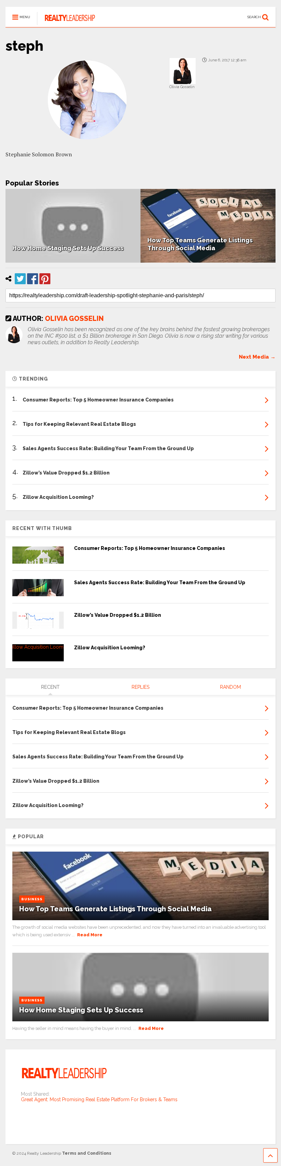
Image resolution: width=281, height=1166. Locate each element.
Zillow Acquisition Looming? (109, 647)
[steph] (140, 100)
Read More (89, 934)
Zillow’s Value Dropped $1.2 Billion (117, 615)
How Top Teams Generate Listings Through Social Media (115, 909)
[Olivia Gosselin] (182, 71)
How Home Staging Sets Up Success (67, 248)
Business (31, 899)
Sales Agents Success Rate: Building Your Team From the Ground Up (159, 582)
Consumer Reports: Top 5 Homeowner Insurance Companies (149, 548)
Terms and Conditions (86, 1153)
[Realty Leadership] (66, 22)
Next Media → (257, 357)
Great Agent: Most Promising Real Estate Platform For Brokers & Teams (99, 1099)
